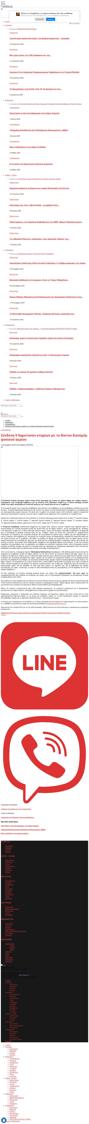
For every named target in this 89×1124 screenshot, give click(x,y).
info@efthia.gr (24, 975)
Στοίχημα (8, 961)
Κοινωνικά (13, 332)
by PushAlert (75, 23)
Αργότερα (39, 19)
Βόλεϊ (7, 954)
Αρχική (7, 21)
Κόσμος (8, 852)
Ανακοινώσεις (10, 866)
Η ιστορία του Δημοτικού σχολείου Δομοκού (31, 164)
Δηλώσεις (8, 870)
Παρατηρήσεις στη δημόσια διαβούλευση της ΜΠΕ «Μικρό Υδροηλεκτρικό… (46, 222)
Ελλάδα (8, 850)
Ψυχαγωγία (9, 911)
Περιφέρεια (14, 33)
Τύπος (7, 896)
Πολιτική (8, 883)
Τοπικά (12, 946)
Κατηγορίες (9, 100)
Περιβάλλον (9, 894)
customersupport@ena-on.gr (56, 603)
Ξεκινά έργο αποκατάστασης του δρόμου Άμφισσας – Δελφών (39, 38)
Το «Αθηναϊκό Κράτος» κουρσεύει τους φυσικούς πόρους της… (40, 239)
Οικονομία (9, 889)
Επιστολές (8, 862)
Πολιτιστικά (14, 257)
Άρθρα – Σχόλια (10, 175)
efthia (3, 613)
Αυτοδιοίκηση (14, 108)
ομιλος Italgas (57, 613)
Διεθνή (12, 950)
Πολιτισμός (9, 250)
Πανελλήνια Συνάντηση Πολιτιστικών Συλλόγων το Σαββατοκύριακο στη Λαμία (47, 263)
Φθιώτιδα (8, 848)
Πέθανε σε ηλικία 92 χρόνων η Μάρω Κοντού (31, 372)
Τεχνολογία (9, 933)
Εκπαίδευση (9, 885)
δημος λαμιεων (18, 613)
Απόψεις (8, 868)
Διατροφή (8, 935)
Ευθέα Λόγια (14, 182)
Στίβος (7, 955)
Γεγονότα (8, 25)
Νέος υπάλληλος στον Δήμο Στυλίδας (28, 147)
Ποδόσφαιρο (9, 944)
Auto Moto (9, 957)
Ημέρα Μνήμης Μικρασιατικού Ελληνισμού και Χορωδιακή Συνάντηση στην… (46, 297)
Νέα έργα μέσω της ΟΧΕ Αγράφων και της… (30, 55)
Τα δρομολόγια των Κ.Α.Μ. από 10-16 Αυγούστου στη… (36, 89)
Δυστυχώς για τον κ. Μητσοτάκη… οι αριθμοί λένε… (34, 205)
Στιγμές (7, 864)
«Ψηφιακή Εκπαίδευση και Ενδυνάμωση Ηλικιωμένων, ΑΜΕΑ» (39, 130)
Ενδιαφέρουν (9, 325)
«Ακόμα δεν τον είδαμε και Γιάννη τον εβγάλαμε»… (18, 817)
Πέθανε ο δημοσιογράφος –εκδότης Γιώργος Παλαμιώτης (37, 389)
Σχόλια (7, 872)
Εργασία (8, 892)
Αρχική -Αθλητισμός (12, 400)
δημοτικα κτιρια (29, 613)
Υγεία (7, 887)
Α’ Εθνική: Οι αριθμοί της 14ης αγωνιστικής (16, 809)
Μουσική (8, 925)
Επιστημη (8, 898)
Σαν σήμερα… (10, 929)
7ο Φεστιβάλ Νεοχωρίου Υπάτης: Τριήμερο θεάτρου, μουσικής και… (42, 314)
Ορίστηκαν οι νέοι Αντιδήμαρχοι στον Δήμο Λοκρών (34, 113)
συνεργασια (66, 613)
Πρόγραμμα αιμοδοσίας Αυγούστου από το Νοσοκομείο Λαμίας (39, 355)
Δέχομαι (51, 19)
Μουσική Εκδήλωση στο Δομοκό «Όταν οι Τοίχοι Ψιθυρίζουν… (39, 280)
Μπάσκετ (8, 952)
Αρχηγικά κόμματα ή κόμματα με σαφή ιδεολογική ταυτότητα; (39, 188)
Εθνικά (12, 948)
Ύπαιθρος (8, 891)
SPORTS (8, 1041)
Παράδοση (9, 915)
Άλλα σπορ (9, 959)
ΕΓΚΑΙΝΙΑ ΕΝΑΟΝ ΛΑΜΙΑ (15, 931)
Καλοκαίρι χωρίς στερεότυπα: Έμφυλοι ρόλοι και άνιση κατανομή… (42, 338)
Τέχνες (7, 913)
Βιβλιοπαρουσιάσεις (12, 909)
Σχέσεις (8, 927)
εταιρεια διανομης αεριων (43, 613)
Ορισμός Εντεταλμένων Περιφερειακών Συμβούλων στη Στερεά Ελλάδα (44, 72)
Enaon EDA (9, 613)
